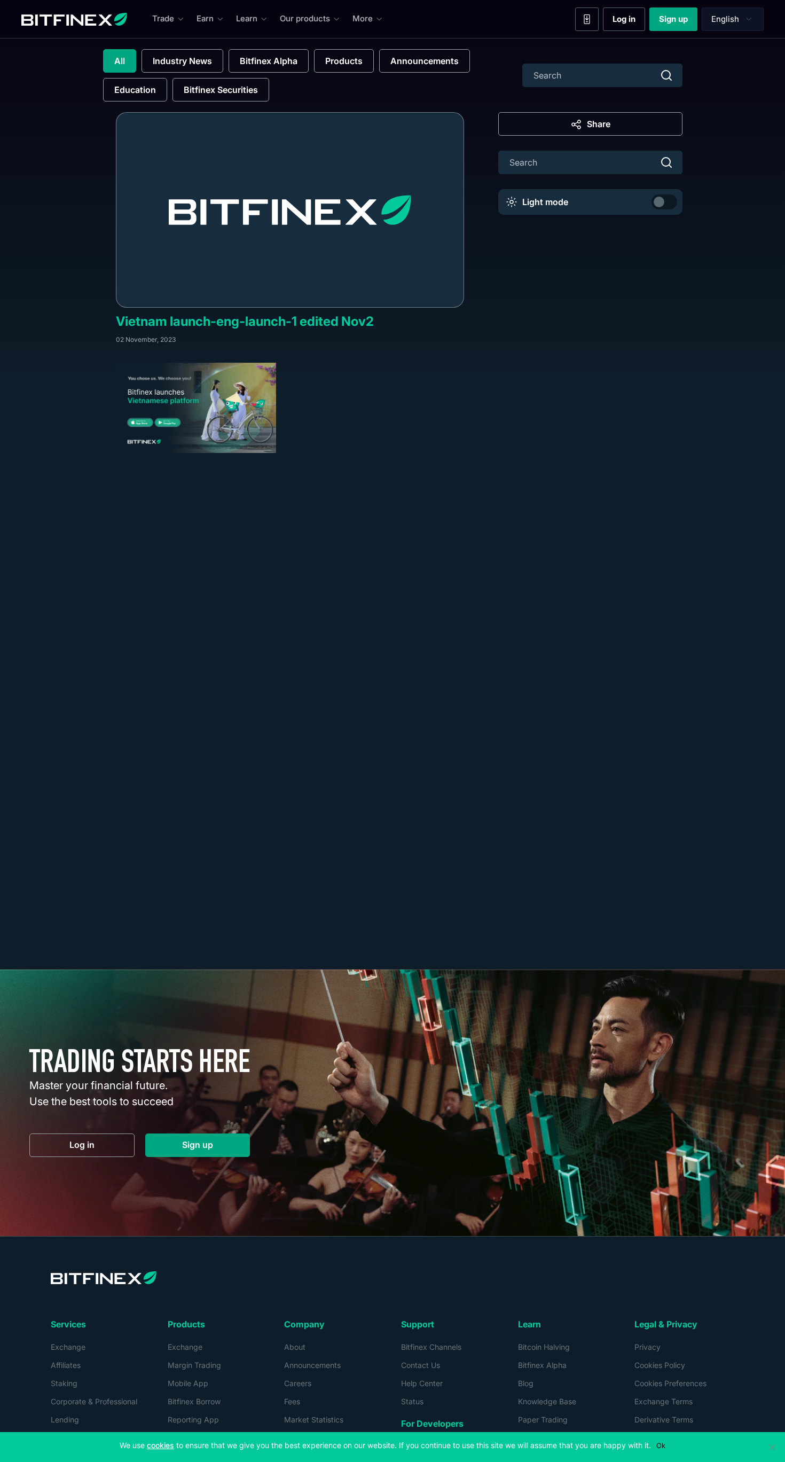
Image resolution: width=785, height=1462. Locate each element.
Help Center (422, 1383)
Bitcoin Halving (544, 1346)
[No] (771, 1447)
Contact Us (420, 1365)
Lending (65, 1419)
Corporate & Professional (94, 1401)
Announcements (424, 61)
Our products (305, 18)
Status (412, 1401)
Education (135, 89)
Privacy (647, 1346)
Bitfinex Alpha (268, 61)
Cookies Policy (659, 1365)
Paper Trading (543, 1419)
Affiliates (66, 1365)
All (119, 61)
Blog (525, 1383)
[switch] (664, 201)
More (362, 18)
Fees (292, 1401)
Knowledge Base (547, 1401)
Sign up (678, 21)
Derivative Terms (663, 1419)
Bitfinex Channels (431, 1346)
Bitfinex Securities (221, 89)
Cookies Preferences (670, 1383)
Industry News (182, 61)
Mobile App (188, 1383)
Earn (205, 18)
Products (344, 61)
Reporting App (193, 1419)
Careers (297, 1383)
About (294, 1346)
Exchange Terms (663, 1401)
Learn (246, 18)
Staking (64, 1383)
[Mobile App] (587, 19)
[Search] (666, 75)
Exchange (68, 1346)
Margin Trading (194, 1365)
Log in (629, 21)
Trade (163, 18)
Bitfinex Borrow (194, 1401)
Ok (660, 1445)
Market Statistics (313, 1419)
